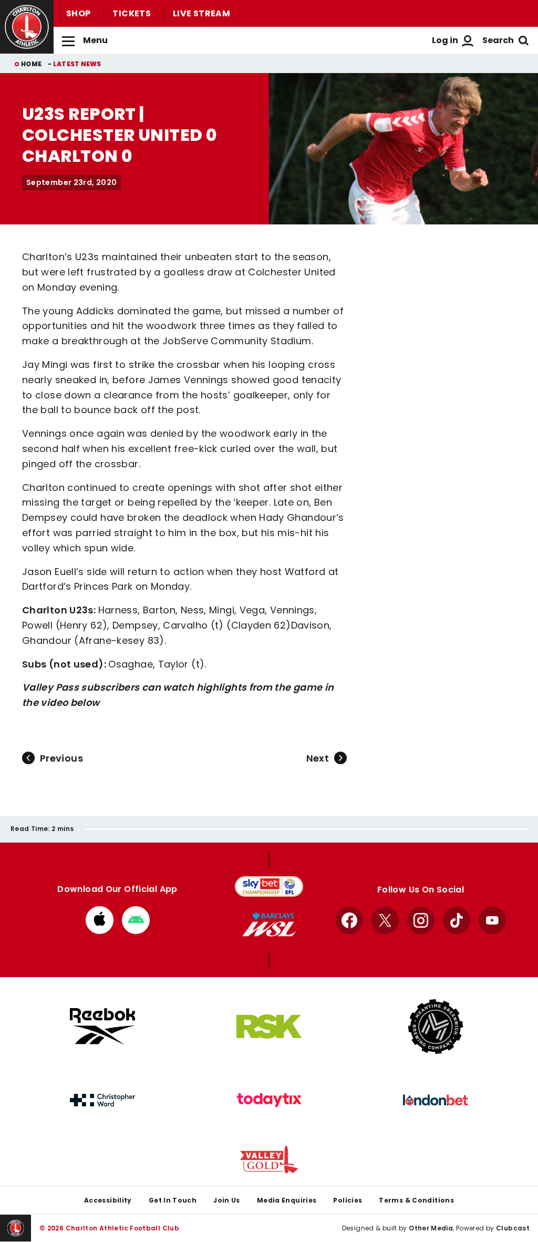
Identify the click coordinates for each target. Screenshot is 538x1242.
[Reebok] (102, 1026)
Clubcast (513, 1228)
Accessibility (108, 1200)
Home (31, 63)
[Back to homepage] (27, 27)
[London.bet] (435, 1100)
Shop (78, 13)
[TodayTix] (269, 1100)
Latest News (77, 63)
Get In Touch (172, 1200)
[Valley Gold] (269, 1159)
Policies (347, 1200)
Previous (61, 758)
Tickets (131, 13)
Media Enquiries (287, 1200)
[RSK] (269, 1026)
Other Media (431, 1228)
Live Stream (201, 13)
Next (317, 758)
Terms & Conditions (416, 1200)
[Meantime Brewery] (435, 1026)
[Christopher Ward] (102, 1100)
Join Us (226, 1200)
